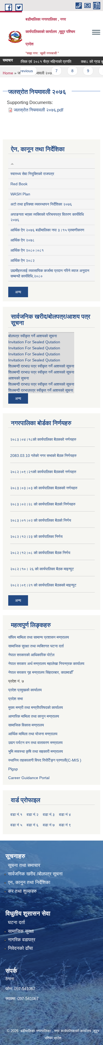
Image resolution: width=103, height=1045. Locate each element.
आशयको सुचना (18, 378)
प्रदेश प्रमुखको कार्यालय (25, 690)
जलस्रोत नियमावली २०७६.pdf (38, 110)
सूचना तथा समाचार (24, 865)
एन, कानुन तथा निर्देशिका (29, 882)
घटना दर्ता (16, 922)
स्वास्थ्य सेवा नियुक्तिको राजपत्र (32, 174)
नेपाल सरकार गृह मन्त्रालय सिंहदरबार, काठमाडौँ (40, 672)
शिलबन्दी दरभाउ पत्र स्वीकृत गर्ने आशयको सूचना (41, 366)
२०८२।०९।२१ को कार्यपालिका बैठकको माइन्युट (43, 585)
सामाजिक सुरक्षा (21, 931)
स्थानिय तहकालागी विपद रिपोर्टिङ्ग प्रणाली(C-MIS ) (44, 760)
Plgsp (13, 769)
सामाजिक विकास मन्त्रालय (26, 725)
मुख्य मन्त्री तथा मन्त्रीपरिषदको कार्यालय (35, 707)
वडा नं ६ (32, 825)
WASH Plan (20, 194)
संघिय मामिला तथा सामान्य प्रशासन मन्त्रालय (38, 637)
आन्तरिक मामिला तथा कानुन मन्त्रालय (33, 716)
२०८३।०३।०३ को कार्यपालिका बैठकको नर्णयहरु (43, 488)
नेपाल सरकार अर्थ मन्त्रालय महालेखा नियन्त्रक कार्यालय (46, 663)
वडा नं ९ (65, 825)
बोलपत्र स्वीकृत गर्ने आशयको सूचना (32, 336)
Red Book (18, 184)
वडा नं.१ (16, 814)
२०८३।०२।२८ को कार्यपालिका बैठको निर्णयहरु (43, 504)
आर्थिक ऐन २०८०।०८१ (27, 250)
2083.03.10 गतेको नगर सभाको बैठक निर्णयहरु (43, 455)
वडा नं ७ (49, 825)
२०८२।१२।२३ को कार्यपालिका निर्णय (36, 536)
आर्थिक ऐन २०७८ (22, 240)
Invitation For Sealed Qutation (34, 342)
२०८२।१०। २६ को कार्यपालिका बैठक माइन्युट (42, 569)
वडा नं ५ (16, 825)
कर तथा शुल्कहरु (22, 891)
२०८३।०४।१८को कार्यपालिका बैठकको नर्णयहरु (43, 439)
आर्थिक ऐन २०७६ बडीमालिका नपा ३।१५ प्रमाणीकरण (47, 230)
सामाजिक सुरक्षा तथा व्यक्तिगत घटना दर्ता (36, 646)
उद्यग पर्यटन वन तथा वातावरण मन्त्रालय (35, 742)
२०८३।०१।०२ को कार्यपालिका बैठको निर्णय (40, 520)
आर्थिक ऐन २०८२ (22, 260)
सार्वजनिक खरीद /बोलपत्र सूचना (35, 874)
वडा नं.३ (49, 814)
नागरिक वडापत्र (21, 939)
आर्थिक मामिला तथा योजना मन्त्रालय (32, 734)
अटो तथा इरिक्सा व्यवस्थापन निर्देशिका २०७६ (41, 204)
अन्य (18, 292)
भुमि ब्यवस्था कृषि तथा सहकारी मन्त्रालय (35, 751)
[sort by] (12, 163)
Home (8, 73)
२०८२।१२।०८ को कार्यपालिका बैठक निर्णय (40, 552)
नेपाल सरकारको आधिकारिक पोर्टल (31, 655)
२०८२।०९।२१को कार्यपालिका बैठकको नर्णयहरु (43, 472)
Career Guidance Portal (28, 778)
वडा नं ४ (65, 814)
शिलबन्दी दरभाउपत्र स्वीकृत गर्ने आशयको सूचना (40, 390)
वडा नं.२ (32, 814)
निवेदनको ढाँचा (20, 948)
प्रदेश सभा (15, 698)
